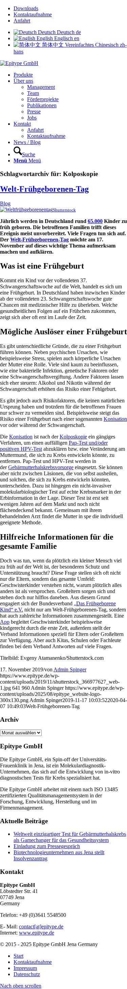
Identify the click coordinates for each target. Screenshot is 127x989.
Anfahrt (22, 20)
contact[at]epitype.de (41, 926)
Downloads (26, 8)
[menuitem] (70, 8)
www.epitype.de (36, 933)
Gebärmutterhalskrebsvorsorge (40, 467)
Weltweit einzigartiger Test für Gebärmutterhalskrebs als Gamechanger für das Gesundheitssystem (70, 837)
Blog (5, 203)
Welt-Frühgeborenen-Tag (44, 189)
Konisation (115, 419)
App (4, 622)
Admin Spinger (70, 669)
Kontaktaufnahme (33, 14)
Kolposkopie (73, 437)
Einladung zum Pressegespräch (47, 846)
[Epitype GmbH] (19, 63)
